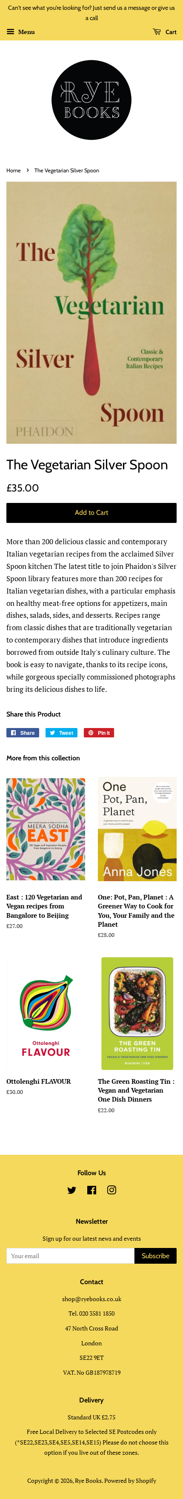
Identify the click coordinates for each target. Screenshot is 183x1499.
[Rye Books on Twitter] (72, 1192)
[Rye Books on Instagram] (111, 1192)
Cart (170, 32)
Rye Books (88, 1480)
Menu (26, 32)
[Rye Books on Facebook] (92, 1192)
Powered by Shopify (130, 1480)
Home (13, 170)
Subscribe (155, 1256)
